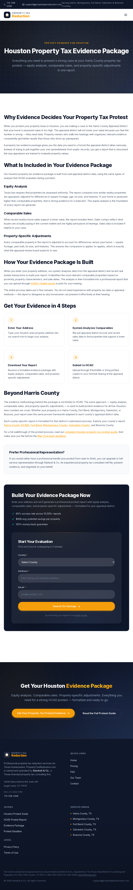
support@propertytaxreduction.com (43, 4)
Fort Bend (36, 425)
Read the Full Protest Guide (99, 713)
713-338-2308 (11, 4)
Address (23, 571)
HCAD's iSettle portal (42, 283)
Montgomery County (55, 425)
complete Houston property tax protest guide (91, 432)
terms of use (81, 615)
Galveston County (79, 425)
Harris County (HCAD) (16, 425)
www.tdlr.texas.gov (87, 875)
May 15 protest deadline (51, 436)
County (23, 555)
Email (22, 587)
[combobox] (66, 578)
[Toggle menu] (125, 14)
